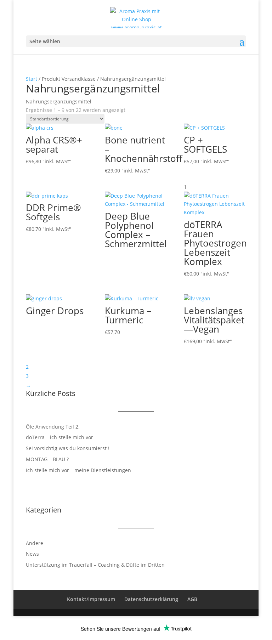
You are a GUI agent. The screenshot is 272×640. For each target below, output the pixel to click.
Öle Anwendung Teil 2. (53, 426)
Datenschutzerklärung (151, 599)
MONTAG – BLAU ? (47, 459)
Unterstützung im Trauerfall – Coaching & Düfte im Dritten (95, 564)
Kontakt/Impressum (91, 599)
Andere (34, 543)
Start (31, 78)
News (32, 553)
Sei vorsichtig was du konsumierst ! (67, 448)
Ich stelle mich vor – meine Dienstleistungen (78, 470)
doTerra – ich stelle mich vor (59, 437)
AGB (192, 599)
